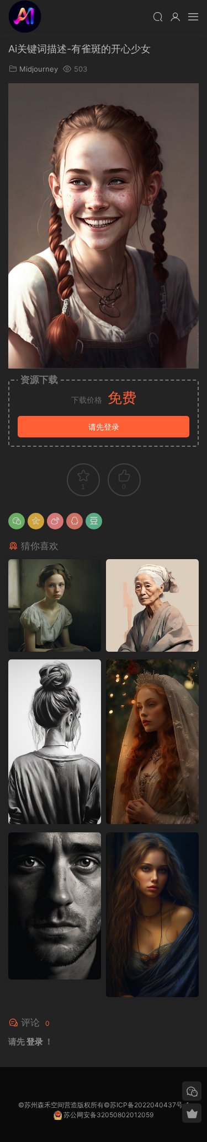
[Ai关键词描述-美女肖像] (152, 914)
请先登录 (103, 426)
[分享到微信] (16, 521)
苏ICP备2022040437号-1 (149, 1105)
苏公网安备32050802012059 (108, 1115)
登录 (34, 1041)
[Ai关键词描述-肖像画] (152, 605)
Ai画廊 (24, 16)
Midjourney (38, 68)
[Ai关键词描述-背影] (54, 741)
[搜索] (157, 16)
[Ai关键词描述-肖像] (54, 905)
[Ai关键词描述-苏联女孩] (54, 605)
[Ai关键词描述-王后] (152, 741)
